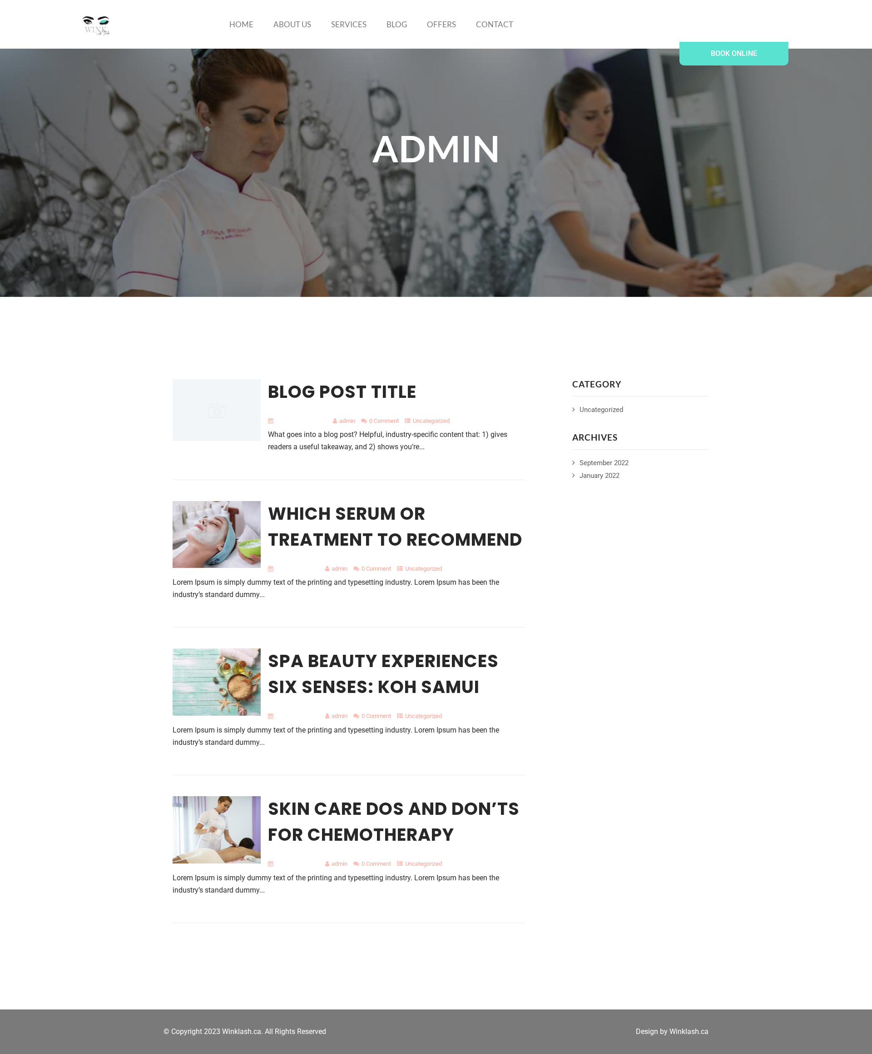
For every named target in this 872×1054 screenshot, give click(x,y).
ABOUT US (292, 24)
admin (347, 420)
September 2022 (604, 463)
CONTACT (494, 24)
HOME (241, 24)
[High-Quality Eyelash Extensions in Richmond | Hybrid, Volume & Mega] (96, 25)
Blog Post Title (342, 392)
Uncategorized (423, 568)
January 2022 (599, 476)
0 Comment (384, 420)
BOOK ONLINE (734, 53)
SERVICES (349, 24)
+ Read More (507, 471)
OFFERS (441, 24)
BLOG (396, 24)
